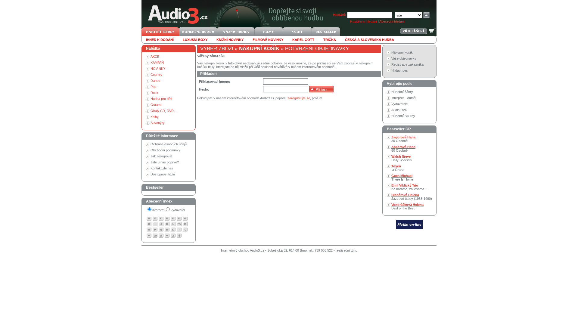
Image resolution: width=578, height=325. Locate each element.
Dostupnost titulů (163, 174)
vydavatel (178, 210)
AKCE (155, 56)
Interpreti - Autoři (403, 98)
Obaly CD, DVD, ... (164, 111)
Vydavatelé (399, 104)
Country (156, 74)
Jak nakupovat (161, 156)
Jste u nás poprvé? (165, 162)
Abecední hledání (392, 21)
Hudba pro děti (161, 99)
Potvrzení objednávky (317, 48)
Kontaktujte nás (162, 168)
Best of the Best (407, 206)
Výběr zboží (216, 48)
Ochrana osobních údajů (169, 144)
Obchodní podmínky (165, 150)
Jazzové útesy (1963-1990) (411, 196)
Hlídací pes (399, 70)
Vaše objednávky (403, 58)
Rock (154, 92)
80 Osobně (403, 139)
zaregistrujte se (298, 98)
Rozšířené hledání (363, 21)
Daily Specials (401, 158)
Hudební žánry (402, 92)
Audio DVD (399, 110)
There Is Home (402, 177)
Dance (155, 80)
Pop (153, 86)
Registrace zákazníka (407, 64)
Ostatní (156, 105)
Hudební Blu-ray (403, 116)
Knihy (155, 117)
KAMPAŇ (157, 62)
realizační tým (346, 250)
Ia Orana (397, 168)
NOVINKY (158, 68)
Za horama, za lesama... (409, 187)
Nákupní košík (402, 52)
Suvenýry (158, 123)
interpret (158, 210)
